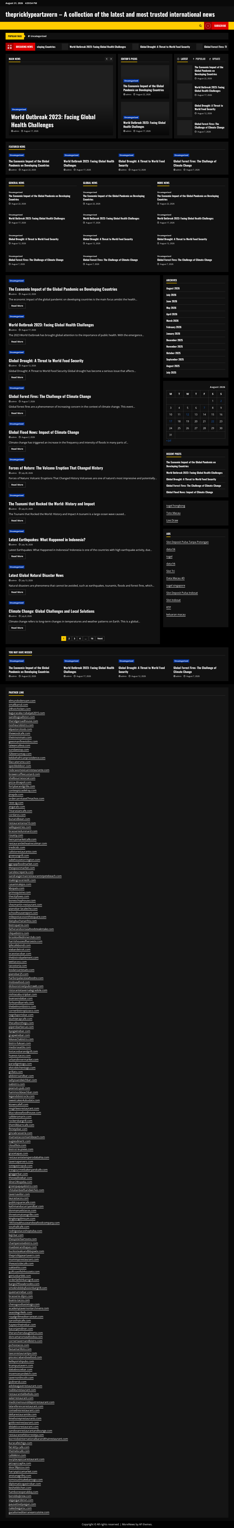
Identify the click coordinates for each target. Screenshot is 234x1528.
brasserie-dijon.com (21, 1296)
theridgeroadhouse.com (23, 721)
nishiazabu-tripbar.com (23, 994)
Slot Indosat (173, 600)
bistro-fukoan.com (20, 1043)
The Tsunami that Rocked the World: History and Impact (52, 503)
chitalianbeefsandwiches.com (26, 1190)
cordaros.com (17, 815)
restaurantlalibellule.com (24, 1394)
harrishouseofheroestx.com (25, 941)
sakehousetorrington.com (24, 859)
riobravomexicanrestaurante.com (29, 770)
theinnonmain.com (20, 737)
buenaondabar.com (21, 998)
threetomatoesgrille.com (24, 1214)
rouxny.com (16, 835)
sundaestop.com (19, 749)
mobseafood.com (19, 982)
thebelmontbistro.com (22, 1006)
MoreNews (128, 1524)
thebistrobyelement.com (24, 957)
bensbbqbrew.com (20, 1496)
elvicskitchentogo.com (22, 1067)
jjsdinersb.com (17, 1381)
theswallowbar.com (20, 1178)
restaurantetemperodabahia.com (29, 1157)
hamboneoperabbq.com (23, 1492)
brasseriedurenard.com (23, 831)
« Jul (168, 440)
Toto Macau (173, 513)
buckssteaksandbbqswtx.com (26, 1251)
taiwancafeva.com (19, 745)
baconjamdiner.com (21, 1328)
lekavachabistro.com (21, 1039)
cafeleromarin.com (20, 1116)
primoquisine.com (20, 892)
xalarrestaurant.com (21, 1398)
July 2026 (171, 295)
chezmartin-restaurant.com (25, 904)
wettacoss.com (18, 961)
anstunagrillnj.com (20, 1475)
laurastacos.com (19, 1198)
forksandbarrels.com (21, 1002)
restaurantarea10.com (22, 823)
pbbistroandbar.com (21, 1076)
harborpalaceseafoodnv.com (26, 978)
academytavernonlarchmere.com (29, 1308)
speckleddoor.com (20, 766)
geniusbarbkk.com (20, 1276)
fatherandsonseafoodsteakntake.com (31, 929)
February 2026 (173, 327)
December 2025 (174, 340)
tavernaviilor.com (19, 1194)
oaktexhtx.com (17, 1267)
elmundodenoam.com (22, 700)
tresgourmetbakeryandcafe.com (28, 1169)
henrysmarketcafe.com (22, 839)
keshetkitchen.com (20, 1487)
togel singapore (175, 585)
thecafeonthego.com (21, 1023)
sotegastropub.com (20, 1165)
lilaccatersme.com (20, 762)
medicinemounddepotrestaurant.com (31, 1402)
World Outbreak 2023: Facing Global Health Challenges (72, 47)
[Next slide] (111, 59)
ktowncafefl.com (18, 1104)
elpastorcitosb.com (20, 729)
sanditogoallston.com (22, 717)
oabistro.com (17, 1084)
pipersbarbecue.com (21, 1027)
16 (92, 638)
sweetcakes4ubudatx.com (24, 1100)
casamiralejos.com (20, 884)
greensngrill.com (19, 855)
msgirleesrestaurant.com (24, 1108)
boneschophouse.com (22, 900)
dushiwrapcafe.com (20, 1018)
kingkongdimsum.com (22, 1218)
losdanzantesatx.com (21, 970)
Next (100, 638)
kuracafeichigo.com (20, 1443)
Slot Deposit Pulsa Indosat (182, 593)
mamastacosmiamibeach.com (27, 1137)
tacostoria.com (18, 965)
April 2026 (171, 314)
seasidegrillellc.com (20, 1312)
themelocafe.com (19, 1451)
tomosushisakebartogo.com (26, 1479)
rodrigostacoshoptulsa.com (25, 1231)
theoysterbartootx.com (23, 1239)
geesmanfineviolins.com (23, 741)
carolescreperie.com (21, 872)
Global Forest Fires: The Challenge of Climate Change (184, 127)
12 (187, 414)
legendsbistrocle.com (22, 1096)
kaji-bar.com (16, 1235)
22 (212, 421)
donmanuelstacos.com (22, 1210)
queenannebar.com (20, 1292)
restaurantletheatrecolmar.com (28, 843)
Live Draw (172, 520)
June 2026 (171, 301)
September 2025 (175, 359)
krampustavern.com (21, 1365)
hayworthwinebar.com (22, 1324)
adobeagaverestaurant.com (25, 1386)
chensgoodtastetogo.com (24, 1304)
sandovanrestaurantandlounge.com (30, 1430)
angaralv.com (17, 806)
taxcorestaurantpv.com (23, 1353)
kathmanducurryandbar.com (26, 1206)
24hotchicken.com (20, 709)
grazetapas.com (18, 1153)
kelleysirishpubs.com (21, 1361)
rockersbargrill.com (20, 1120)
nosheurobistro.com (21, 725)
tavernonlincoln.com (21, 1377)
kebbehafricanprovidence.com (27, 757)
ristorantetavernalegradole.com (28, 990)
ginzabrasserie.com (20, 1133)
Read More (18, 306)
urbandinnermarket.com (24, 1059)
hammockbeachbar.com (23, 1092)
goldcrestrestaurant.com (24, 1422)
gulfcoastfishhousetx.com (24, 1271)
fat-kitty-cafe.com (19, 1447)
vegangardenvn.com (21, 1500)
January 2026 (173, 333)
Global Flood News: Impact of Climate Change (44, 432)
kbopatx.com (16, 888)
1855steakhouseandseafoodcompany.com (34, 1222)
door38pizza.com (19, 1467)
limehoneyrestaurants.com (25, 1418)
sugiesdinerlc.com (20, 1141)
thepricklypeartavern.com (24, 1255)
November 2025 (174, 346)
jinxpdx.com (16, 794)
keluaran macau (176, 614)
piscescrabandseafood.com (25, 1357)
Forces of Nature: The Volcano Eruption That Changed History (56, 468)
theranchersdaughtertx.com (26, 1333)
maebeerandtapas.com (23, 1247)
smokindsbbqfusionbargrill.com (28, 1288)
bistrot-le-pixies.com (21, 1149)
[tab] (185, 59)
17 (170, 421)
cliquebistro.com (19, 933)
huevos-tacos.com (20, 1055)
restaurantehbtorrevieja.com (26, 1435)
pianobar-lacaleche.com (23, 908)
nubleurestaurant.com (22, 1390)
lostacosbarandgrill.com (23, 1051)
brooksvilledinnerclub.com (25, 937)
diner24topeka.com (20, 1182)
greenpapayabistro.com (23, 1186)
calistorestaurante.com (23, 851)
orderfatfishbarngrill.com (24, 1279)
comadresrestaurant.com (24, 1410)
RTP (168, 607)
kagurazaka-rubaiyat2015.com (27, 713)
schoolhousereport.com (23, 913)
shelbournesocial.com (22, 778)
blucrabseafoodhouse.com (25, 1112)
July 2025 (171, 372)
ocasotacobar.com (20, 953)
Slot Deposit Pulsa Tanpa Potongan (187, 542)
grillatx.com (16, 1072)
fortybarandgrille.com (22, 786)
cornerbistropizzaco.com (24, 1010)
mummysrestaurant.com (24, 1259)
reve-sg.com (16, 802)
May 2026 (171, 308)
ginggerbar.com (18, 1174)
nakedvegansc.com (20, 1508)
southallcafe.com (19, 1226)
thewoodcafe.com (19, 733)
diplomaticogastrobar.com (25, 1483)
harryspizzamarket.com (23, 1471)
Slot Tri (170, 571)
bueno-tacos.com (19, 1300)
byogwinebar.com (19, 1031)
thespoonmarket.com (22, 868)
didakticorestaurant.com (24, 1426)
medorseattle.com (20, 1047)
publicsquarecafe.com (22, 1202)
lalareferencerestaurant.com (26, 1406)
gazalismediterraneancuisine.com (29, 1512)
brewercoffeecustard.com (24, 774)
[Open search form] (200, 26)
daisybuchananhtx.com (23, 921)
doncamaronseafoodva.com (26, 1337)
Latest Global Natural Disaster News (36, 575)
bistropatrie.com (19, 925)
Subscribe (220, 26)
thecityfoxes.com (19, 896)
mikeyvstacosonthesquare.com (27, 916)
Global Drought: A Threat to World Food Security (139, 47)
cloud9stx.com (17, 1145)
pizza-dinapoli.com (20, 782)
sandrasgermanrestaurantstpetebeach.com (35, 876)
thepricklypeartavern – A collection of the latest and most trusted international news (110, 14)
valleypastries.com (20, 827)
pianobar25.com (18, 974)
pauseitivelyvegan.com (22, 1504)
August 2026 (173, 288)
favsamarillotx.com (20, 1349)
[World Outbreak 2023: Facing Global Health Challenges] (61, 100)
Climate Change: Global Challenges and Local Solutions (51, 611)
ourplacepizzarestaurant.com (26, 1459)
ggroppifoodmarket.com (23, 864)
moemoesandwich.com (23, 1373)
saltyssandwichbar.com (23, 1080)
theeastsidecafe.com (21, 1263)
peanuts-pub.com (19, 1088)
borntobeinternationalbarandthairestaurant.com (38, 1439)
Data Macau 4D (175, 578)
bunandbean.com (19, 819)
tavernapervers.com (21, 1161)
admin (16, 131)
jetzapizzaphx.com (20, 1463)
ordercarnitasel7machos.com (26, 798)
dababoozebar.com (20, 1369)
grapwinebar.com (19, 1035)
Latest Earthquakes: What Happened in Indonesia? (47, 539)
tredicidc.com (17, 847)
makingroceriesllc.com (22, 880)
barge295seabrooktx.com (24, 1284)
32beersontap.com (20, 753)
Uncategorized (38, 36)
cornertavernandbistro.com (25, 1341)
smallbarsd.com (18, 704)
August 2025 (173, 366)
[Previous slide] (107, 59)
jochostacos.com (19, 1345)
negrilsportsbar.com (21, 1014)
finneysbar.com (18, 1129)
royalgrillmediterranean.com (26, 1316)
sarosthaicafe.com (20, 1320)
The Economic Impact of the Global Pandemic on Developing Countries (143, 88)
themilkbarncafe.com (21, 1125)
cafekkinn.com (17, 1455)
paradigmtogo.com (20, 1063)
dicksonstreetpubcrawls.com (26, 986)
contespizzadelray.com (22, 790)
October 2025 (173, 353)
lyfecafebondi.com (20, 945)
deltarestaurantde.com (23, 1414)
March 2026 (172, 321)
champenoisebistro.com (23, 1243)
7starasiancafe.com (20, 811)
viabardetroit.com (19, 949)
